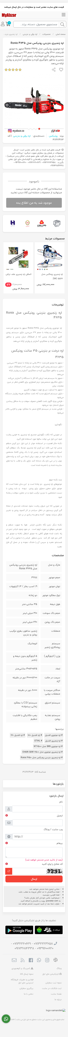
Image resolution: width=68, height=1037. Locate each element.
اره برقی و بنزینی (30, 34)
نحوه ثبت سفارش (54, 983)
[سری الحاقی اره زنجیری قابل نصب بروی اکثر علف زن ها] (18, 257)
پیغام (60, 843)
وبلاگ (59, 968)
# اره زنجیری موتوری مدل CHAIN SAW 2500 (42, 752)
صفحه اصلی (60, 34)
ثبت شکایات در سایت (52, 988)
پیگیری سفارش (26, 988)
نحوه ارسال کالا (26, 974)
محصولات (46, 34)
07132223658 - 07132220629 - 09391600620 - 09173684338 (32, 946)
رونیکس (53, 136)
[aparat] (55, 960)
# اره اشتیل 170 (18, 735)
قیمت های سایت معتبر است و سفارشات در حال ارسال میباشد (34, 7)
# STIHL (38, 741)
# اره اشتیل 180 (35, 735)
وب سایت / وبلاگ (53, 829)
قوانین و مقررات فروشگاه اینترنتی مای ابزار (22, 981)
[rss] (22, 960)
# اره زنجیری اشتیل (53, 741)
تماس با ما (28, 994)
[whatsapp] (39, 960)
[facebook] (31, 960)
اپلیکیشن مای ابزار (50, 974)
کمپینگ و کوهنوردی (21, 968)
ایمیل (60, 815)
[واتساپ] (6, 1018)
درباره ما (58, 999)
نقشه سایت (56, 994)
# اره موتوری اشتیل (53, 735)
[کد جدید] (8, 871)
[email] (14, 960)
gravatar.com (52, 900)
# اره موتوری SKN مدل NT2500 (48, 746)
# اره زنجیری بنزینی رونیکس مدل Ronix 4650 (41, 757)
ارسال (34, 878)
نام (61, 802)
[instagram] (47, 960)
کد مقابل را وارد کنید (52, 864)
